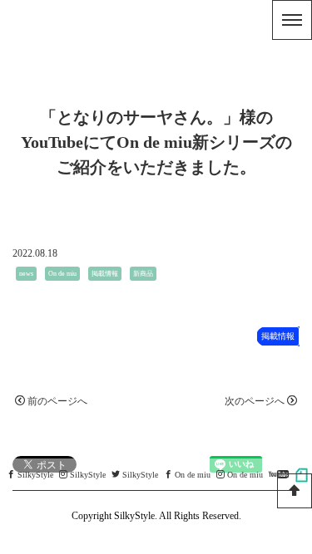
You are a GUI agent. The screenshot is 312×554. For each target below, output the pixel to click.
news (26, 273)
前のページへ (57, 401)
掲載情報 (105, 273)
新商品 (143, 273)
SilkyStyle (35, 474)
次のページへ (255, 401)
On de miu (62, 273)
